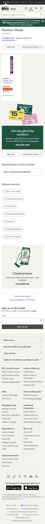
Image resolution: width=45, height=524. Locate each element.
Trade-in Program (9, 422)
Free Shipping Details (32, 398)
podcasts (36, 476)
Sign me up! (22, 327)
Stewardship (28, 449)
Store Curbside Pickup (33, 381)
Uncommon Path (30, 418)
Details (33, 311)
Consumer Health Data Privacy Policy (22, 512)
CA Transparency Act (30, 515)
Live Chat (6, 466)
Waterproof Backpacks (15, 214)
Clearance (10, 221)
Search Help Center (10, 459)
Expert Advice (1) (24, 38)
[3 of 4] (12, 75)
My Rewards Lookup (10, 375)
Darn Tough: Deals (13, 191)
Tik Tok (14, 476)
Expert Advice (29, 412)
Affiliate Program (9, 442)
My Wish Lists (7, 378)
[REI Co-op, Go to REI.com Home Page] (5, 8)
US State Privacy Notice (30, 509)
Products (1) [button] (8, 38)
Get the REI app (23, 284)
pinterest (25, 476)
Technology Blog (30, 445)
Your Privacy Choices (31, 505)
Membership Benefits (11, 382)
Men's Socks (11, 206)
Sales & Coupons (30, 395)
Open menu (41, 8)
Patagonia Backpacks (14, 199)
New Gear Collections (11, 415)
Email (4, 316)
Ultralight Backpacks (14, 229)
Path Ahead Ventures (32, 422)
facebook (20, 476)
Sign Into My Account (11, 372)
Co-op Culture (8, 435)
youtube (31, 476)
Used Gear (6, 418)
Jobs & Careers (8, 432)
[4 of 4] (13, 75)
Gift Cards (6, 398)
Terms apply (33, 141)
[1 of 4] (10, 75)
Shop (13, 8)
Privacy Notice (11, 509)
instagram (8, 476)
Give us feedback (16, 300)
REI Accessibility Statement (22, 521)
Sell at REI (6, 439)
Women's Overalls (13, 237)
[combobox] (22, 14)
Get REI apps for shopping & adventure (22, 483)
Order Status (28, 372)
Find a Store (7, 462)
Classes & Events (30, 415)
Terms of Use (11, 505)
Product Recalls (12, 515)
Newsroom (28, 442)
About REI (27, 432)
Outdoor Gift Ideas (10, 395)
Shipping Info (29, 385)
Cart (36, 8)
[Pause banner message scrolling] (42, 21)
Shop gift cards (23, 145)
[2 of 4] (11, 75)
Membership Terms (22, 518)
